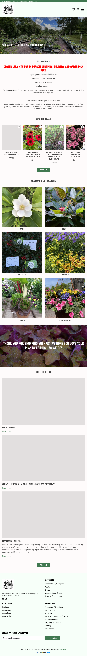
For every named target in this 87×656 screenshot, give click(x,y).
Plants (47, 587)
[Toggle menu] (82, 9)
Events (47, 590)
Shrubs (64, 229)
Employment (50, 610)
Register (5, 607)
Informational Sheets (53, 593)
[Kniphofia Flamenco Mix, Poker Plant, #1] (11, 137)
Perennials (65, 274)
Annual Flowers (65, 320)
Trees (22, 229)
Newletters (49, 629)
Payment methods (52, 619)
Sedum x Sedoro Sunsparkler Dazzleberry (75, 154)
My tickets (6, 613)
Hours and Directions (54, 607)
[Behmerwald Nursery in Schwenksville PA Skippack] (8, 9)
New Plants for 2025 (11, 541)
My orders (6, 610)
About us (48, 613)
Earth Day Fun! (8, 428)
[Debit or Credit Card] (44, 653)
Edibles (22, 320)
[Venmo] (48, 653)
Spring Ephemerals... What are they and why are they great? (28, 484)
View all (43, 170)
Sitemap (48, 625)
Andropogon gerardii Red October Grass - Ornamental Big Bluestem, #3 (54, 156)
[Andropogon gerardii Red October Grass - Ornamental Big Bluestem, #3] (54, 137)
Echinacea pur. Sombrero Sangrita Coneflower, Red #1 (33, 154)
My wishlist (7, 616)
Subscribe (52, 638)
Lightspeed (62, 649)
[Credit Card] (37, 653)
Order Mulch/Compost (54, 584)
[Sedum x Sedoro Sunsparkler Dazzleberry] (75, 137)
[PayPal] (41, 653)
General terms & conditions (56, 616)
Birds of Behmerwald (53, 596)
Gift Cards (22, 274)
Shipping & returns (53, 622)
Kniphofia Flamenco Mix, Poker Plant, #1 (11, 153)
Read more (6, 431)
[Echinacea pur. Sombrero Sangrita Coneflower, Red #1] (32, 137)
